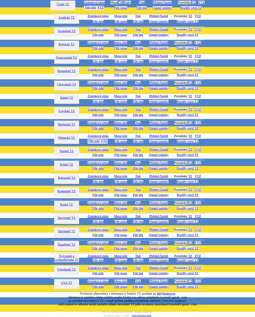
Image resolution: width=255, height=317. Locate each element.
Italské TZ (66, 97)
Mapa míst (120, 16)
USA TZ (66, 283)
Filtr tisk (141, 8)
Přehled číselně (162, 2)
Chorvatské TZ (66, 84)
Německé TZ (66, 137)
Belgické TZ (67, 44)
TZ (194, 2)
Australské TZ (67, 31)
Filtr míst (90, 7)
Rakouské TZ (66, 178)
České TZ (63, 4)
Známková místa (94, 2)
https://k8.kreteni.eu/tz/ (141, 316)
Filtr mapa (120, 8)
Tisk (141, 2)
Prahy (127, 2)
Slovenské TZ (67, 218)
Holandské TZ (66, 71)
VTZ (201, 2)
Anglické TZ (66, 17)
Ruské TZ (66, 204)
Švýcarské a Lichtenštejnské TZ (66, 257)
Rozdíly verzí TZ (191, 8)
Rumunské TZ (66, 191)
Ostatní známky (162, 8)
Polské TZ (66, 164)
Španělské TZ (66, 244)
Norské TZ (67, 151)
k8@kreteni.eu (166, 293)
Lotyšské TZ (67, 111)
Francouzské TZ (66, 57)
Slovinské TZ (66, 231)
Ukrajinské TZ (66, 269)
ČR (120, 2)
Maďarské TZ (66, 124)
